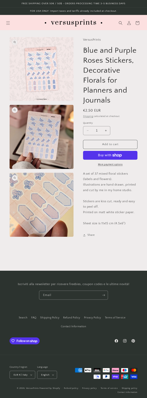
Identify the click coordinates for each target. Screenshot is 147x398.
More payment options (110, 164)
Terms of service (109, 388)
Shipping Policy (49, 317)
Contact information (127, 392)
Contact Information (73, 326)
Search (23, 317)
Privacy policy (89, 388)
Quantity (88, 123)
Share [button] (91, 235)
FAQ (34, 317)
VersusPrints (32, 388)
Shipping (88, 116)
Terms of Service (115, 317)
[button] (8, 23)
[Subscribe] (103, 295)
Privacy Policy (92, 317)
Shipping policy (130, 388)
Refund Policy (71, 317)
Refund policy (71, 388)
